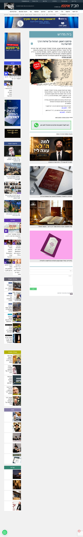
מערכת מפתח (65, 117)
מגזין (12, 410)
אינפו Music (23, 11)
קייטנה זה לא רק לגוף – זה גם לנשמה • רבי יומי (13, 77)
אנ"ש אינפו (13, 11)
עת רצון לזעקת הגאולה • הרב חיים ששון (9, 359)
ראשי (47, 14)
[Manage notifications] (79, 531)
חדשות (68, 11)
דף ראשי (75, 11)
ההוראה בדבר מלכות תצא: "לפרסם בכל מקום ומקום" (9, 381)
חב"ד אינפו (74, 1)
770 (62, 11)
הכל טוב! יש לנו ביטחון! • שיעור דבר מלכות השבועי (9, 391)
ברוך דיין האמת (37, 14)
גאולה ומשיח (18, 155)
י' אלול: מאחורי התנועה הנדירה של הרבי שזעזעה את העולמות (8, 371)
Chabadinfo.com (25, 1)
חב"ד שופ (45, 1)
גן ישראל (10, 324)
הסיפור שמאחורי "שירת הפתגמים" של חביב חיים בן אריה (13, 236)
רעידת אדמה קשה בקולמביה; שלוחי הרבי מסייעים (8, 320)
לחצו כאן (64, 108)
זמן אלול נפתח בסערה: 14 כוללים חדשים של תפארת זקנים (8, 300)
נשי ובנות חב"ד (64, 1)
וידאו (56, 11)
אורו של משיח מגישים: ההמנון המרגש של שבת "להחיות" (9, 251)
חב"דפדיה (54, 1)
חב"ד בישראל (35, 1)
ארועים (43, 11)
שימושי (36, 11)
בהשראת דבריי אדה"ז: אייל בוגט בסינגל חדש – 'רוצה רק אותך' (17, 269)
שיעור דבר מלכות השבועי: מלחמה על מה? (8, 401)
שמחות (19, 193)
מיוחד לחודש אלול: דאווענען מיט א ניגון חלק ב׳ (8, 267)
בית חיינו (6, 14)
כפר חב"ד (22, 14)
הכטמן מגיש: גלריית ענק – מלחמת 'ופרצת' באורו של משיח (8, 332)
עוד (31, 11)
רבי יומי (43, 14)
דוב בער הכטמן (28, 14)
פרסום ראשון (58, 117)
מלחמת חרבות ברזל (14, 14)
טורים (13, 467)
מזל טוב (50, 11)
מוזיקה (12, 220)
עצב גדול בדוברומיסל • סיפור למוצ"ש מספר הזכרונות (8, 91)
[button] (4, 532)
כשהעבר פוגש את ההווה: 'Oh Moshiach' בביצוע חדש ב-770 (17, 250)
